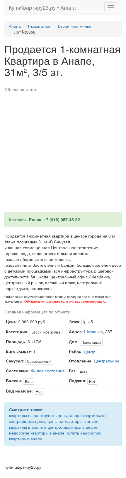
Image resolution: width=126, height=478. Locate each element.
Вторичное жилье (74, 26)
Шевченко (93, 331)
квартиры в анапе (80, 427)
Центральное (106, 361)
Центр (90, 352)
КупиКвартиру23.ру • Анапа (42, 7)
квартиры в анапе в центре (35, 427)
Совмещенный (39, 361)
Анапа (15, 26)
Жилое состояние (47, 371)
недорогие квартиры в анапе (36, 433)
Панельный (91, 342)
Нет (92, 381)
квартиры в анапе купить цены (38, 415)
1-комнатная (39, 26)
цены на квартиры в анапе (72, 421)
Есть (83, 371)
